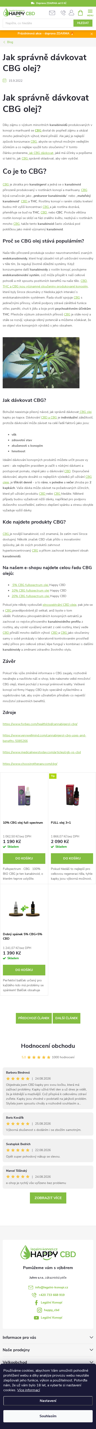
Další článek (66, 1018)
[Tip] (72, 795)
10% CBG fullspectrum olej (30, 590)
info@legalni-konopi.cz (51, 1287)
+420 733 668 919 (52, 1295)
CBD (24, 201)
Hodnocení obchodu (48, 1046)
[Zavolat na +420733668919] (63, 13)
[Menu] (90, 12)
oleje (6, 482)
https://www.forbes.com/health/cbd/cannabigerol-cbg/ (40, 724)
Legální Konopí (51, 1302)
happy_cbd (51, 1310)
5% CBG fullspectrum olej (30, 585)
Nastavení (48, 1400)
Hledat (83, 23)
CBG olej (85, 412)
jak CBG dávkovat (40, 153)
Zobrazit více (48, 1198)
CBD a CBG (49, 417)
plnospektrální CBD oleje (59, 605)
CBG (34, 142)
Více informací (28, 1390)
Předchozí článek (33, 1018)
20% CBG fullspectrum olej (31, 596)
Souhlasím (48, 1416)
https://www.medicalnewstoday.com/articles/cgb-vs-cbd (42, 752)
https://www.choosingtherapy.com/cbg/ (30, 764)
